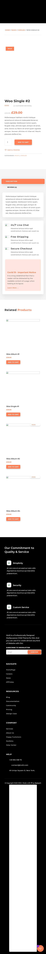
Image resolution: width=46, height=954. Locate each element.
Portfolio (9, 741)
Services (9, 729)
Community (11, 705)
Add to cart (23, 142)
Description (11, 181)
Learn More (13, 288)
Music (14, 30)
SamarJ (38, 783)
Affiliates (10, 682)
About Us (10, 733)
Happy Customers (13, 737)
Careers (9, 674)
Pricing (9, 709)
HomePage (10, 670)
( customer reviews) (23, 106)
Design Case (11, 713)
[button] (12, 150)
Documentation (12, 701)
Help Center (11, 745)
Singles (21, 30)
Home (7, 30)
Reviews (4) (12, 187)
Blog (8, 697)
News (8, 678)
